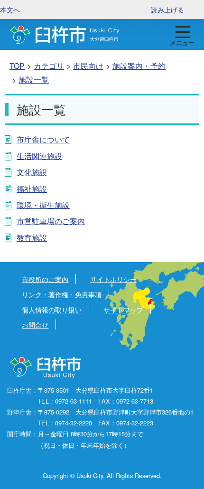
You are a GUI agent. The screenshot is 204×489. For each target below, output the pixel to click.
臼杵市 (64, 34)
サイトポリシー (113, 279)
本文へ (10, 9)
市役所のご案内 (45, 279)
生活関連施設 (39, 155)
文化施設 (32, 172)
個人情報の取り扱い (52, 309)
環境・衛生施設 (43, 204)
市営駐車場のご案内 (51, 221)
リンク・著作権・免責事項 (62, 294)
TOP (17, 65)
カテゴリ (49, 65)
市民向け (88, 65)
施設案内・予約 (139, 65)
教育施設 (32, 237)
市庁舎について (43, 139)
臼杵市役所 (46, 368)
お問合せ (35, 324)
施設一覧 (34, 79)
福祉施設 (32, 188)
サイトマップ (123, 309)
